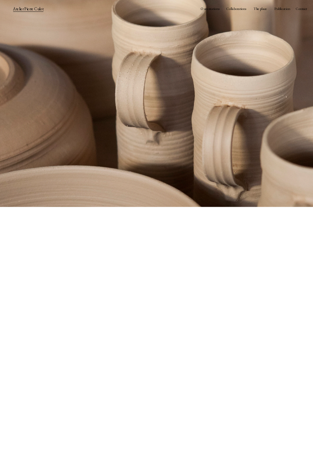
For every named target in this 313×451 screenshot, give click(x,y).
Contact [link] (301, 8)
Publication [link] (282, 8)
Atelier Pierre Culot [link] (28, 8)
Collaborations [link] (236, 8)
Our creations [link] (210, 8)
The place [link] (260, 8)
